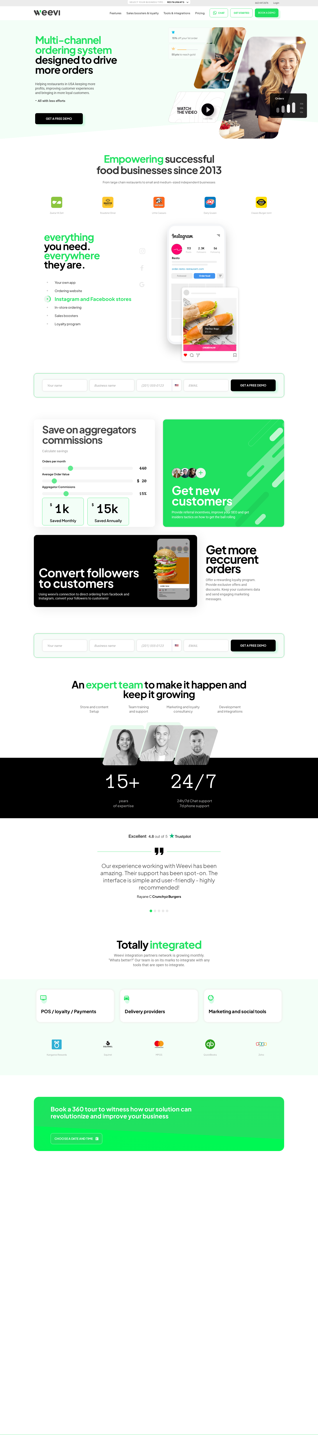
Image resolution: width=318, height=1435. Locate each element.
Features (115, 13)
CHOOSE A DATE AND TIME (73, 1139)
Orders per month (54, 461)
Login (276, 2)
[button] (151, 911)
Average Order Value (55, 474)
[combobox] (176, 385)
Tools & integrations (177, 13)
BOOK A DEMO (266, 12)
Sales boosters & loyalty (142, 13)
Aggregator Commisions (58, 487)
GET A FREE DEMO (59, 119)
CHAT (221, 12)
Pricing (200, 13)
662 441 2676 (261, 2)
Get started (241, 12)
